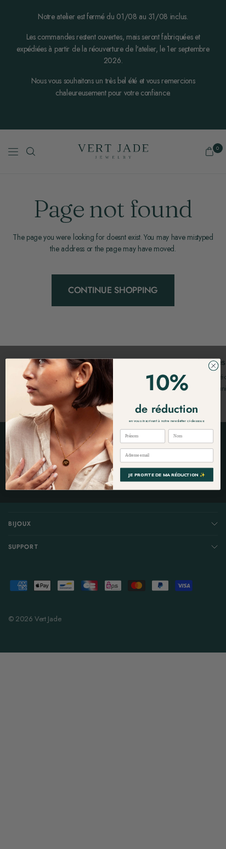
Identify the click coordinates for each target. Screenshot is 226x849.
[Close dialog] (213, 366)
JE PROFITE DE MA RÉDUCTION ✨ (166, 475)
